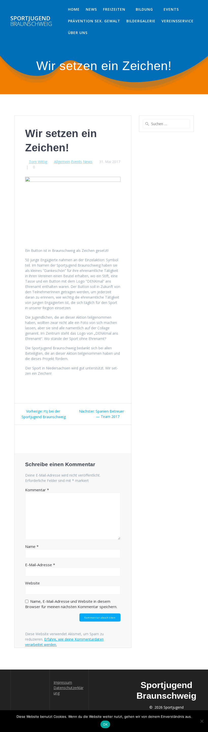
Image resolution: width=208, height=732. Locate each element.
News (91, 9)
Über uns (78, 32)
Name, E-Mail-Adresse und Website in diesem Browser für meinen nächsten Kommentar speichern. (71, 604)
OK (105, 724)
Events (171, 9)
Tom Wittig (38, 161)
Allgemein (62, 161)
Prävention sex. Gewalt (94, 21)
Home (74, 9)
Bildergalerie (140, 21)
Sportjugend (31, 21)
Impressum (63, 682)
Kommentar (37, 489)
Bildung (144, 9)
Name (32, 546)
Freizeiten (114, 9)
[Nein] (201, 721)
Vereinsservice (178, 21)
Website (32, 582)
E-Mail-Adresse (40, 564)
